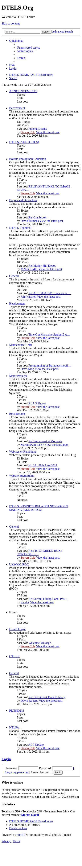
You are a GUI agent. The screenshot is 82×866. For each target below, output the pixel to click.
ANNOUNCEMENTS (23, 91)
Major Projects (18, 375)
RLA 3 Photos (37, 403)
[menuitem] (28, 47)
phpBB (21, 834)
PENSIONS (16, 710)
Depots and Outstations (23, 200)
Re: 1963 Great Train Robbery (46, 697)
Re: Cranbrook (37, 217)
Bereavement (17, 108)
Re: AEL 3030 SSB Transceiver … (49, 293)
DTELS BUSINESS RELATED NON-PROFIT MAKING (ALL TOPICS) (38, 508)
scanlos (25, 602)
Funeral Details (37, 128)
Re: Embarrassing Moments (45, 441)
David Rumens (30, 220)
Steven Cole (28, 132)
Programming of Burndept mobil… (49, 365)
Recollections (17, 413)
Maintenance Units (20, 344)
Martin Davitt (30, 814)
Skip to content (11, 23)
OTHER (14, 656)
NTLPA (14, 727)
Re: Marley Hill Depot (41, 265)
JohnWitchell (28, 296)
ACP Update (36, 744)
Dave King (27, 369)
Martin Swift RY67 (32, 444)
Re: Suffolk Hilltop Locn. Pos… (48, 598)
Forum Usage (17, 629)
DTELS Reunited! (20, 227)
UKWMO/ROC (19, 564)
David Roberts (29, 700)
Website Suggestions (21, 475)
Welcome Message (39, 642)
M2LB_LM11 (29, 269)
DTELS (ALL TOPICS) (24, 142)
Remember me (40, 772)
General (14, 276)
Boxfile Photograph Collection (27, 158)
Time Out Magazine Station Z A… (49, 334)
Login (6, 759)
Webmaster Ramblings (22, 451)
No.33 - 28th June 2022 (42, 465)
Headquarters (17, 303)
